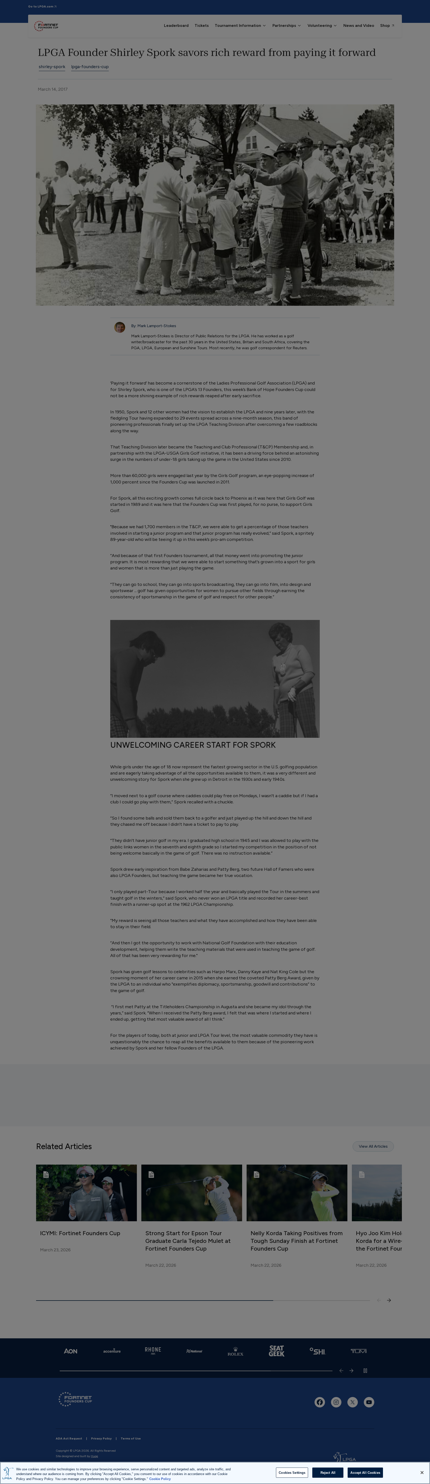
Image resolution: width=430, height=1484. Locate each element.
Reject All (328, 1472)
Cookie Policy (160, 1479)
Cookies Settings (292, 1472)
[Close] (422, 1472)
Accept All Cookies (365, 1472)
